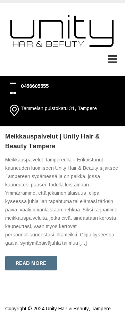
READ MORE (31, 263)
